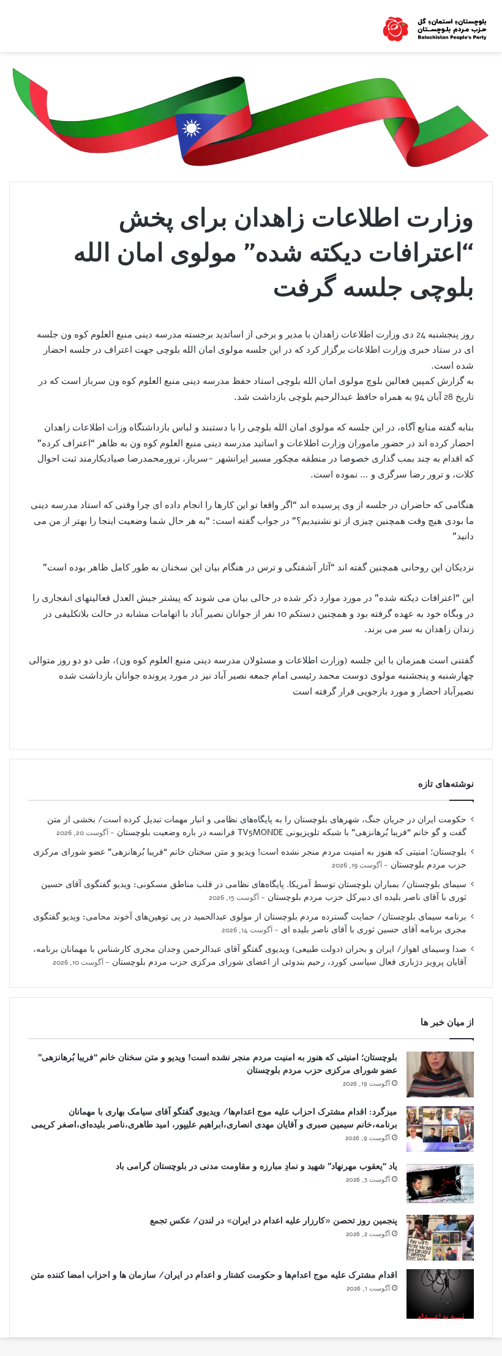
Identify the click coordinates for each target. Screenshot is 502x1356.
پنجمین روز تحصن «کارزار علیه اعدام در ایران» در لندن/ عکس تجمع (273, 1220)
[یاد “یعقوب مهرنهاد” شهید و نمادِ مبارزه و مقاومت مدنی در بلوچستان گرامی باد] (440, 1183)
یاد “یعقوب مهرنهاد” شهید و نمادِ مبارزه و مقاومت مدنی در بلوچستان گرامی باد (256, 1166)
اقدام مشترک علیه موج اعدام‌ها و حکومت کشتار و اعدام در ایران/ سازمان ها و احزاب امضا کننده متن (214, 1275)
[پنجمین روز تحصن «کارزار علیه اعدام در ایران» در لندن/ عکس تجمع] (440, 1238)
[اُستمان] (434, 26)
